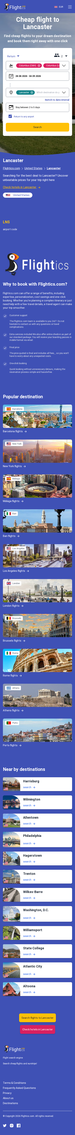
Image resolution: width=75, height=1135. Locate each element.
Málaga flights (11, 501)
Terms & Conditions (14, 1082)
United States (33, 168)
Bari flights (9, 536)
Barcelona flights (13, 431)
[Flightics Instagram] (11, 1125)
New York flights (12, 466)
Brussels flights (12, 640)
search (27, 787)
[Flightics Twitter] (5, 1125)
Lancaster (54, 168)
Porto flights (10, 745)
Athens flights (11, 710)
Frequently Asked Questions (19, 1087)
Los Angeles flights (14, 570)
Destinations (10, 1103)
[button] (70, 7)
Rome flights (10, 675)
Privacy (7, 1093)
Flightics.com (11, 168)
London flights (11, 605)
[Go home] (14, 1049)
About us (8, 1098)
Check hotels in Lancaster (19, 187)
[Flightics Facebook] (18, 1125)
